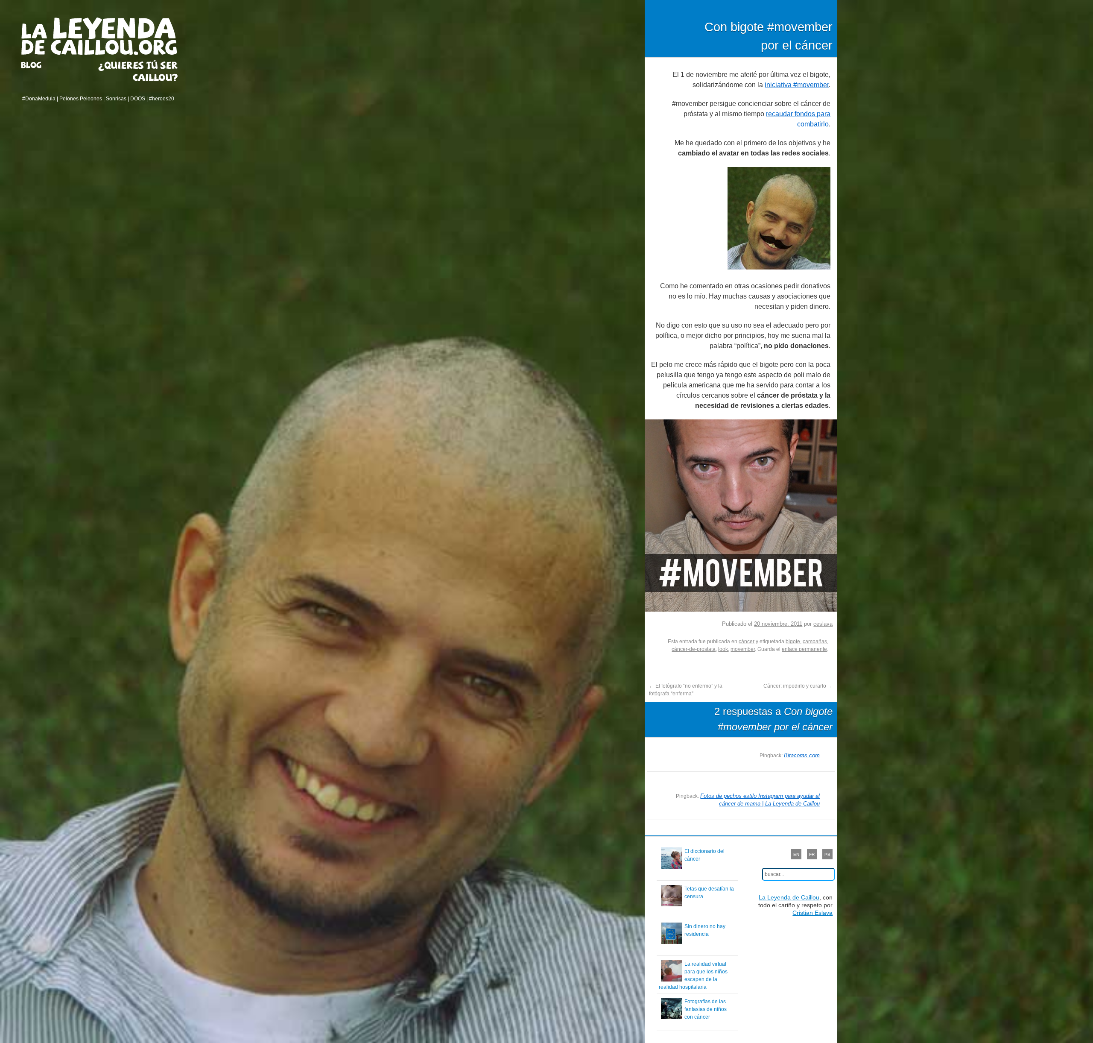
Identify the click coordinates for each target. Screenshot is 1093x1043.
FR (812, 854)
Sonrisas (116, 99)
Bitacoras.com (802, 755)
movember (743, 649)
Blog (41, 65)
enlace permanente (804, 649)
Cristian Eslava (812, 912)
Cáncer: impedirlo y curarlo (798, 686)
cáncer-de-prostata (694, 649)
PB (827, 854)
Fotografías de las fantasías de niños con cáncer (705, 1009)
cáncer (746, 642)
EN (796, 854)
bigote (793, 642)
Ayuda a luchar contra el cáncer (138, 70)
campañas (815, 642)
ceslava (823, 624)
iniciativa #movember (797, 84)
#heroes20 (161, 99)
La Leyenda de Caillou (99, 36)
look (723, 649)
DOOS (137, 99)
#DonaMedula (39, 99)
